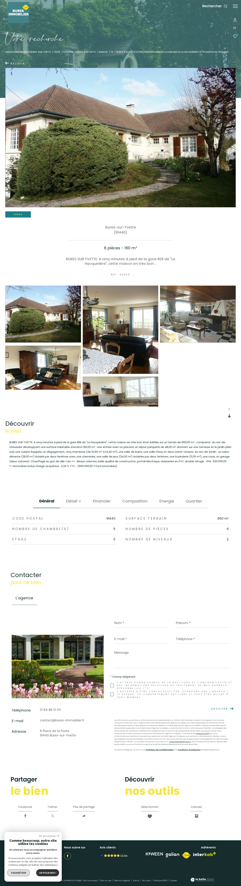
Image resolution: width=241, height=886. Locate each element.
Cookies (173, 881)
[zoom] (43, 341)
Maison (103, 51)
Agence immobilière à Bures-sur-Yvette (28, 51)
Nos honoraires (90, 880)
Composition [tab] (135, 501)
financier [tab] (102, 501)
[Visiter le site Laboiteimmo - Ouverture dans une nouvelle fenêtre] (202, 880)
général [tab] (46, 501)
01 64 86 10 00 (50, 710)
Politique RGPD (160, 880)
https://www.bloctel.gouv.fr (180, 742)
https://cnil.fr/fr (202, 734)
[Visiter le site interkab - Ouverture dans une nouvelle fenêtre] (204, 854)
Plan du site (106, 880)
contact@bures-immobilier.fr (62, 720)
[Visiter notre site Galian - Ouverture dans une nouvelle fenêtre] (172, 854)
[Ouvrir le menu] (235, 6)
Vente (57, 51)
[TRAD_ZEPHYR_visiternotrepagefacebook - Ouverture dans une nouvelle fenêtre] (67, 856)
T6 (112, 51)
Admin (136, 880)
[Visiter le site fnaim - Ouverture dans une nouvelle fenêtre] (186, 855)
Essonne (68, 51)
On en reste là (47, 836)
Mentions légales (122, 880)
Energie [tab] (166, 501)
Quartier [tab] (194, 501)
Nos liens (146, 880)
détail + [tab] (73, 501)
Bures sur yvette (86, 51)
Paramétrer (18, 872)
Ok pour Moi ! (47, 872)
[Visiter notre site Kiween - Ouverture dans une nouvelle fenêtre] (154, 854)
